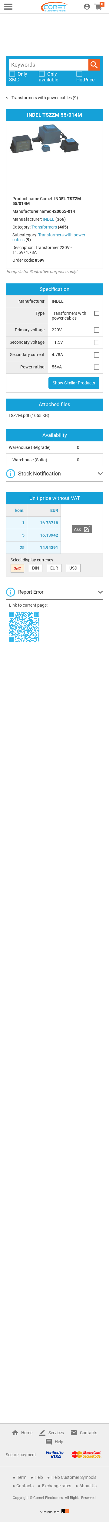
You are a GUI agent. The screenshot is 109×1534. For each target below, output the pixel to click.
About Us (88, 1485)
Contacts (88, 1432)
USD (73, 568)
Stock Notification (39, 473)
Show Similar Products (74, 382)
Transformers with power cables (42, 97)
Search (94, 65)
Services (56, 1432)
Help (59, 1441)
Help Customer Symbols (73, 1477)
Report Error (30, 592)
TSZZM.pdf (18, 415)
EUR (54, 568)
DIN (35, 568)
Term (21, 1477)
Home (26, 1432)
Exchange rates (56, 1485)
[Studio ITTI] (54, 1511)
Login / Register (87, 6)
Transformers (44, 227)
